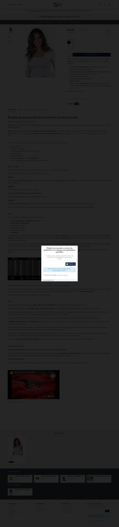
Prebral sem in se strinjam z (56, 275)
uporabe (63, 270)
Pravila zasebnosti (56, 270)
